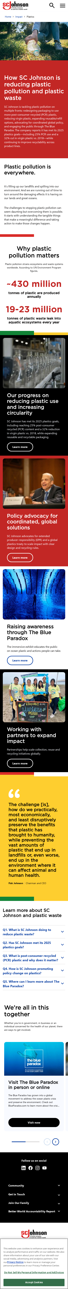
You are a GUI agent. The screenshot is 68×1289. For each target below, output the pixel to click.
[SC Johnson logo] (34, 1234)
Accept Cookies (34, 1282)
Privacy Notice (15, 1262)
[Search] (51, 5)
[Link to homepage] (15, 5)
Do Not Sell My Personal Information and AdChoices (34, 1272)
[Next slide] (55, 1141)
